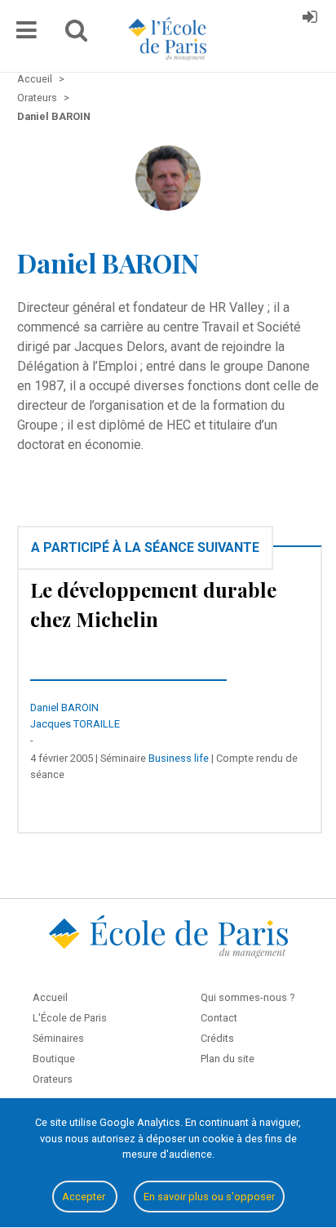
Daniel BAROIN (64, 707)
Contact (219, 1018)
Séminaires (58, 1038)
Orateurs (53, 1079)
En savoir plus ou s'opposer (209, 1196)
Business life (178, 758)
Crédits (217, 1038)
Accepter (85, 1196)
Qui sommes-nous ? (247, 997)
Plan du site (227, 1058)
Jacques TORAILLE (75, 724)
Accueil (50, 997)
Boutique (54, 1058)
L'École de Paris (70, 1018)
